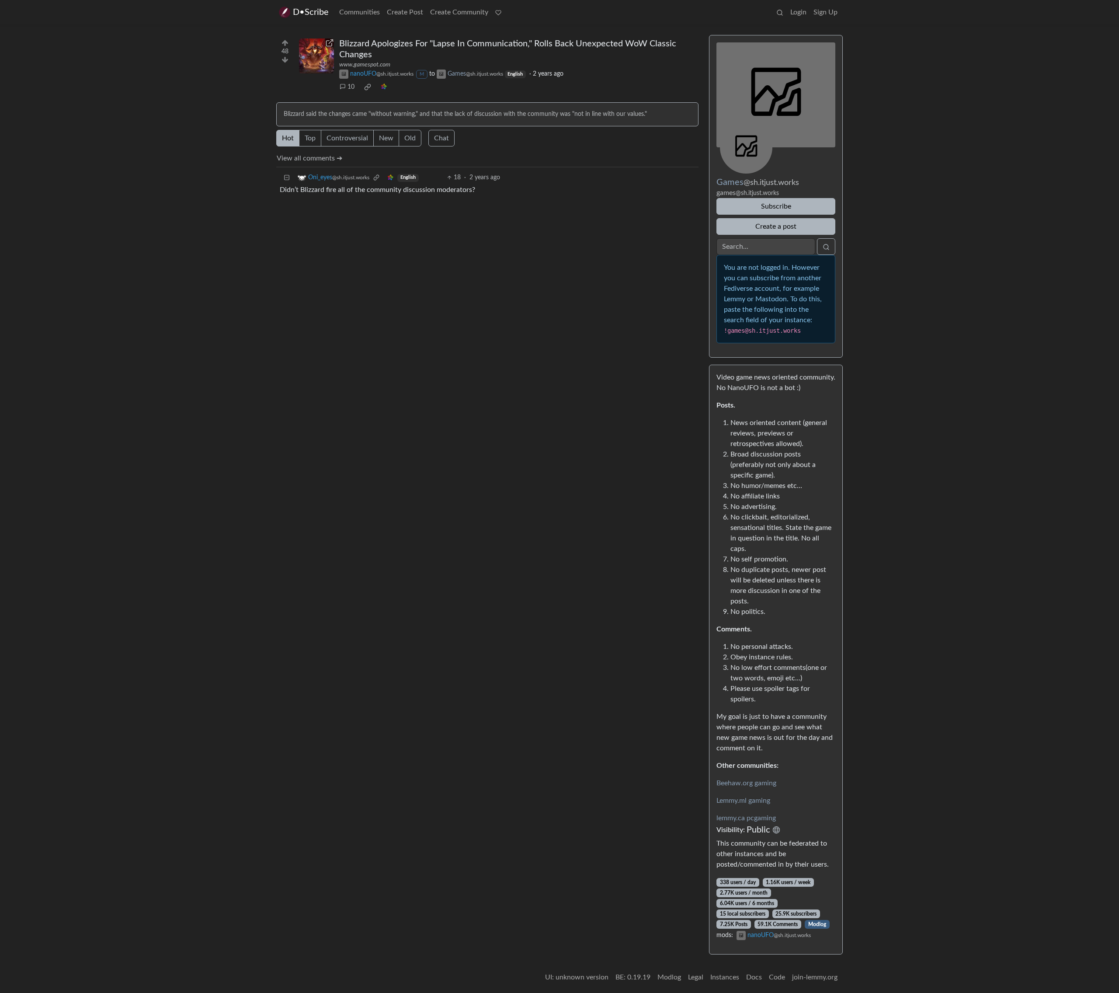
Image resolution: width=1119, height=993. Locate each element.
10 (351, 87)
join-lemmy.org (815, 977)
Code (777, 977)
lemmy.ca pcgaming (746, 818)
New (386, 138)
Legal (695, 977)
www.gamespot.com (364, 65)
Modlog (817, 924)
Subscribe (776, 206)
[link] (367, 87)
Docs (754, 977)
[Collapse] (287, 178)
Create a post (775, 226)
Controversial (347, 138)
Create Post (405, 12)
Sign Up (825, 12)
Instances (724, 977)
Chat (441, 138)
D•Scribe (311, 12)
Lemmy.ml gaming (743, 800)
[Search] (780, 12)
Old (410, 138)
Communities (359, 12)
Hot (288, 138)
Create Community (459, 12)
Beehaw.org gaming (746, 783)
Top (310, 138)
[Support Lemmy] (498, 12)
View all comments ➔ (309, 158)
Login (798, 12)
